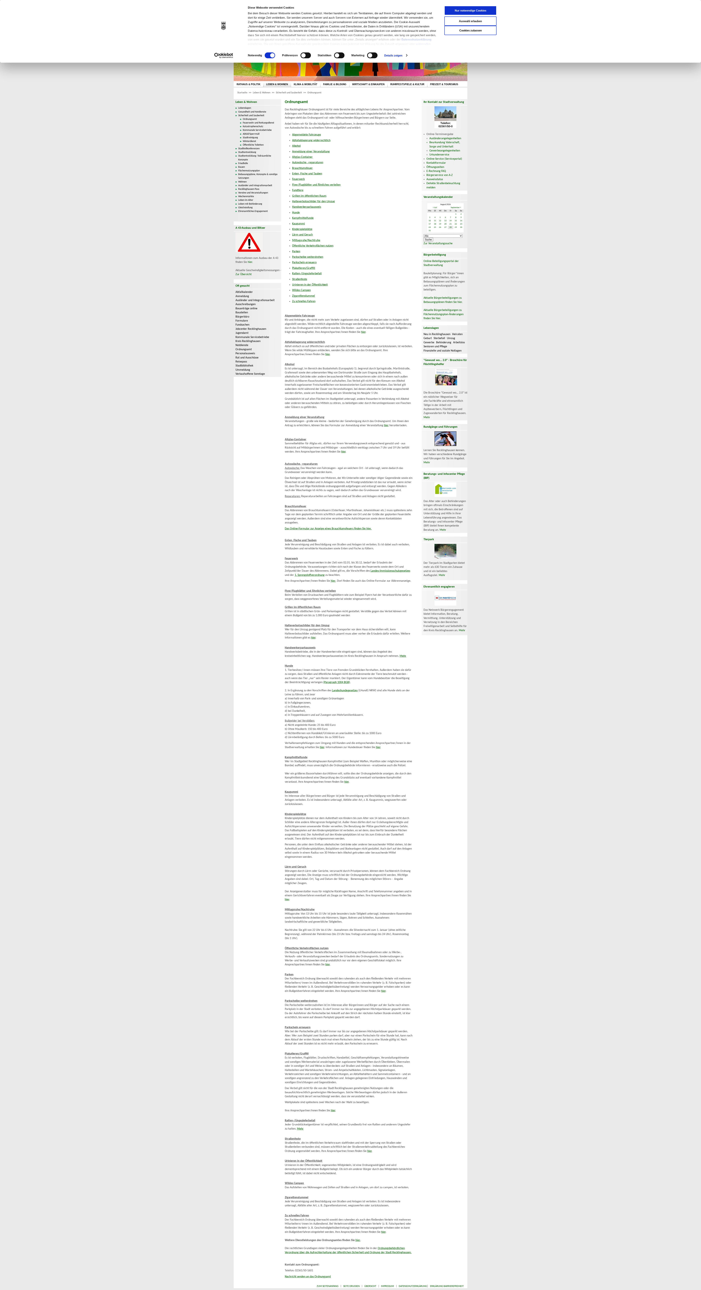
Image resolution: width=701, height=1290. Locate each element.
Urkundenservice (439, 154)
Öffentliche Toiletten (253, 145)
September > (456, 208)
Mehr (403, 656)
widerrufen (423, 43)
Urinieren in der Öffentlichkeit (310, 284)
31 (430, 231)
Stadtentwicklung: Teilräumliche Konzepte (254, 158)
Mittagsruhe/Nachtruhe (306, 240)
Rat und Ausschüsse (246, 357)
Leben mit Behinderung (250, 204)
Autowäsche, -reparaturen (307, 162)
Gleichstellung (245, 207)
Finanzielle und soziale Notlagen (442, 350)
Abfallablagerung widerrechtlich (311, 140)
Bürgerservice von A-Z (439, 175)
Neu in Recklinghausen (437, 334)
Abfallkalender (244, 292)
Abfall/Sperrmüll (251, 134)
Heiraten (457, 334)
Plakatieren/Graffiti (303, 268)
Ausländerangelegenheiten (445, 138)
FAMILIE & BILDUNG (334, 84)
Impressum (387, 1286)
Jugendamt (241, 333)
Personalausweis (245, 353)
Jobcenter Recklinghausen (250, 329)
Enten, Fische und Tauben (307, 173)
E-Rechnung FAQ (436, 171)
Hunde (296, 212)
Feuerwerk (298, 179)
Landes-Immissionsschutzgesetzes (390, 570)
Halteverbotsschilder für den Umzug (313, 201)
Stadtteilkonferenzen (249, 148)
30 (461, 227)
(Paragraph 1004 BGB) (336, 682)
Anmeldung (242, 296)
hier (250, 262)
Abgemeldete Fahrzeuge (306, 134)
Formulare (241, 320)
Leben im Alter (245, 200)
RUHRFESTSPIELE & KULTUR (407, 84)
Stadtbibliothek (244, 365)
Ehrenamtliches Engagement (253, 211)
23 (461, 224)
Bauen (241, 167)
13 (445, 221)
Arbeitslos (459, 342)
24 (430, 227)
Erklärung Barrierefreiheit (447, 1286)
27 (445, 227)
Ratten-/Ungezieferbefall (307, 273)
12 (440, 221)
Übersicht (370, 1286)
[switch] (305, 55)
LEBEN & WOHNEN (277, 84)
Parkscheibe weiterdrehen (307, 257)
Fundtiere (297, 190)
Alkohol (296, 146)
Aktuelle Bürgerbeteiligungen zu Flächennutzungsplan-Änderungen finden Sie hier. (443, 314)
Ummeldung (242, 369)
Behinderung (443, 342)
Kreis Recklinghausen (248, 341)
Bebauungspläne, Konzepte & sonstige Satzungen (257, 176)
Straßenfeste (299, 279)
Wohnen (242, 182)
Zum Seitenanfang (327, 1286)
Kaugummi (298, 223)
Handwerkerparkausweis (306, 207)
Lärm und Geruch (302, 234)
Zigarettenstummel (303, 296)
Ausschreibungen (245, 304)
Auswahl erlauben (470, 21)
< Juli (435, 208)
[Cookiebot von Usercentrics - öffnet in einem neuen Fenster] (224, 55)
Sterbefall (439, 338)
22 (456, 224)
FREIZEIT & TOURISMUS (444, 84)
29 (456, 227)
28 (450, 227)
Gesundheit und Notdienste (252, 112)
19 (440, 224)
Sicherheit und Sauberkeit (289, 92)
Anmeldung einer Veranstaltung (311, 151)
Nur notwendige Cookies (470, 10)
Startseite (242, 92)
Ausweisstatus (434, 179)
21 (450, 224)
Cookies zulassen (470, 30)
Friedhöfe (243, 163)
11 (435, 221)
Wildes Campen (301, 290)
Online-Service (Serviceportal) (444, 158)
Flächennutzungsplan (249, 170)
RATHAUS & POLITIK (248, 84)
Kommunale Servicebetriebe (257, 130)
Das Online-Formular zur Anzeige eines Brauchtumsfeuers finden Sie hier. (328, 528)
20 (445, 224)
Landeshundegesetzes (345, 690)
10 (430, 221)
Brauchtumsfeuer (302, 168)
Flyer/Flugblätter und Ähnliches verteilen (316, 184)
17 (430, 224)
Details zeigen (393, 55)
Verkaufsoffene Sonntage (250, 374)
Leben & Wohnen (261, 92)
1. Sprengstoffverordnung (310, 575)
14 (450, 221)
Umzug (451, 338)
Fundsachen (242, 324)
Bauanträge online (246, 308)
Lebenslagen (244, 108)
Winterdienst (249, 141)
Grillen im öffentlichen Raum (309, 196)
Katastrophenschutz (253, 126)
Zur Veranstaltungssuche (438, 243)
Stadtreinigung (250, 137)
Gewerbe (429, 342)
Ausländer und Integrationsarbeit (255, 185)
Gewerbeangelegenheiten (444, 150)
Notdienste (241, 345)
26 (440, 227)
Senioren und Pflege (435, 346)
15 (456, 221)
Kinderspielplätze (302, 229)
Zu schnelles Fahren (303, 301)
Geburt (428, 338)
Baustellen (241, 312)
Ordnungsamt (314, 92)
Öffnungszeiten (435, 167)
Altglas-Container (302, 157)
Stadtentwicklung (247, 152)
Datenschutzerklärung (416, 39)
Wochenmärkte (246, 196)
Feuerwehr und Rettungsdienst (258, 122)
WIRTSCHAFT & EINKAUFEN (368, 84)
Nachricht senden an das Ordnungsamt (308, 1276)
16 (461, 221)
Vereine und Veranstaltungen (253, 192)
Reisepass (241, 361)
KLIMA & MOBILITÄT (305, 84)
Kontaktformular (436, 163)
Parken (296, 251)
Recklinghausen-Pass (248, 189)
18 (435, 224)
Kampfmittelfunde (303, 218)
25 (435, 227)
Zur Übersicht (243, 274)
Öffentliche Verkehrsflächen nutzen (312, 245)
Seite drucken (351, 1286)
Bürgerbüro (242, 316)
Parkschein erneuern (304, 262)
